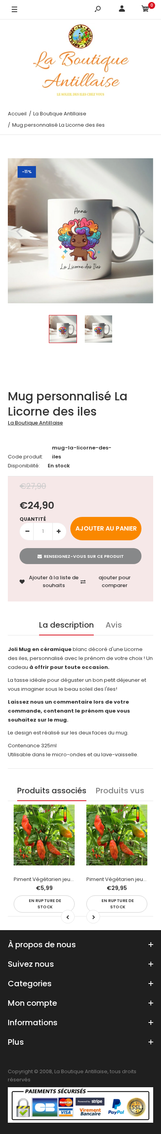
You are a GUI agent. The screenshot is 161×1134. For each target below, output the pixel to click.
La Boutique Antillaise (35, 422)
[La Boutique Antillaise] (80, 61)
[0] (145, 10)
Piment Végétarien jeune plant (52, 879)
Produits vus (120, 790)
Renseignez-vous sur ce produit (84, 556)
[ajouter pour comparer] (64, 831)
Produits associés (51, 790)
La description (66, 624)
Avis (114, 624)
